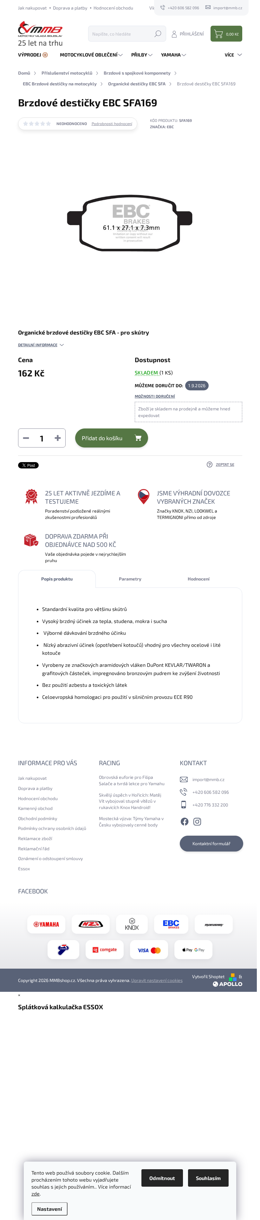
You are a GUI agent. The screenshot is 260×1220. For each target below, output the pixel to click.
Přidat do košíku (102, 437)
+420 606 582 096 (210, 792)
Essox (24, 868)
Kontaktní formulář (211, 843)
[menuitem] (35, 54)
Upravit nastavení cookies (157, 980)
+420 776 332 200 (210, 804)
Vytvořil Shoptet (208, 976)
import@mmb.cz (208, 779)
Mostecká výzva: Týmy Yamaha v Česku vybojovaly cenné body (131, 821)
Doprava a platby (70, 7)
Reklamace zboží (35, 838)
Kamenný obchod (35, 808)
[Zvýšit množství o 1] (57, 438)
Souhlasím (208, 1178)
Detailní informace (37, 344)
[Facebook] (184, 820)
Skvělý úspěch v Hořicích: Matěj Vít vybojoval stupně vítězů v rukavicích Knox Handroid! (130, 801)
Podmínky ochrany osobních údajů (52, 828)
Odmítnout (162, 1178)
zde (35, 1193)
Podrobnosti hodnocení (112, 123)
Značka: (162, 126)
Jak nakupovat (32, 7)
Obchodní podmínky (37, 818)
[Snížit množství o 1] (26, 438)
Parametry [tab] (130, 578)
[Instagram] (197, 820)
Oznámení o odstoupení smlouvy (50, 858)
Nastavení (49, 1209)
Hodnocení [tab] (199, 578)
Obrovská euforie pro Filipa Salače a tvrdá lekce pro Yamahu (132, 780)
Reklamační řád (33, 848)
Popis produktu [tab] (57, 578)
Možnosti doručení (155, 396)
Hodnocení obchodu (113, 7)
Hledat (158, 33)
